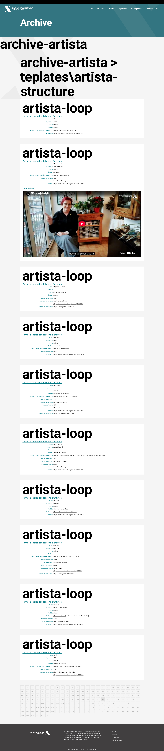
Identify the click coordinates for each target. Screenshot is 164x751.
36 (83, 691)
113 (108, 703)
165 (128, 711)
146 (32, 711)
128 (62, 707)
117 (128, 703)
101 (47, 703)
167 (138, 711)
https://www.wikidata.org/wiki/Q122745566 (68, 515)
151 (57, 711)
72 (22, 699)
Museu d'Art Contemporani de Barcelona (67, 557)
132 (82, 707)
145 (27, 711)
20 (123, 687)
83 (78, 699)
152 (62, 711)
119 (138, 703)
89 (108, 699)
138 (113, 707)
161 (108, 711)
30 (52, 691)
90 (113, 699)
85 (88, 699)
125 (47, 707)
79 (58, 699)
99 (37, 703)
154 (72, 711)
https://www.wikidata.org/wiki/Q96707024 (68, 304)
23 (138, 687)
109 (87, 703)
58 (73, 695)
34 (73, 691)
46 (133, 691)
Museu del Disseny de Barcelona (64, 130)
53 (47, 695)
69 (128, 695)
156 (82, 711)
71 (138, 695)
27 (37, 691)
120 (22, 707)
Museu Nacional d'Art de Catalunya (65, 396)
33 (68, 691)
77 (47, 699)
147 (37, 711)
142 (133, 707)
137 (108, 707)
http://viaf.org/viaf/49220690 (63, 574)
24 (22, 691)
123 (37, 707)
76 (42, 699)
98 (32, 703)
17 (108, 687)
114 (113, 703)
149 (47, 711)
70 (133, 695)
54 (52, 695)
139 (118, 707)
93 (128, 699)
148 (42, 711)
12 (82, 687)
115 (118, 703)
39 (98, 691)
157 (87, 711)
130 (72, 707)
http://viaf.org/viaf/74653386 (63, 413)
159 (98, 711)
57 (68, 695)
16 (103, 687)
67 (118, 695)
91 (118, 699)
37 (88, 691)
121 (27, 707)
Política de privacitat (74, 749)
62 (93, 695)
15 (98, 687)
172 (42, 715)
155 (77, 711)
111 (98, 703)
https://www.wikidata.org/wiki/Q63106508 (68, 470)
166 (133, 711)
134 (92, 707)
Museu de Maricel (59, 616)
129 (67, 707)
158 (92, 711)
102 (52, 703)
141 (128, 707)
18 (113, 687)
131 (78, 707)
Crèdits (84, 749)
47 (138, 691)
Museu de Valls (74, 455)
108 (82, 703)
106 (72, 703)
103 (57, 703)
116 (123, 703)
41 (108, 691)
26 (32, 691)
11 (77, 687)
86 (93, 699)
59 (78, 695)
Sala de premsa (117, 740)
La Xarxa (114, 731)
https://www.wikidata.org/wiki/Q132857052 (68, 184)
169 (27, 715)
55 (57, 695)
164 (123, 711)
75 (37, 699)
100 (42, 703)
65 (108, 695)
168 (22, 715)
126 (52, 707)
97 (27, 703)
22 (133, 687)
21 (128, 687)
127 (57, 707)
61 (87, 695)
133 (87, 707)
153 (67, 711)
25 (27, 691)
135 (98, 707)
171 (37, 715)
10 (72, 687)
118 (133, 703)
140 (123, 707)
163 (118, 711)
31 (57, 691)
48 (22, 695)
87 (98, 699)
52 (42, 695)
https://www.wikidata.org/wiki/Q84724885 (68, 675)
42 (113, 691)
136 (103, 707)
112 (103, 703)
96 (22, 703)
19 (118, 687)
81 (67, 699)
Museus (114, 734)
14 (92, 687)
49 (27, 695)
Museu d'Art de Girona (61, 175)
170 (32, 715)
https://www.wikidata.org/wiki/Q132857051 (68, 354)
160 (103, 711)
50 (32, 695)
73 (27, 699)
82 (73, 699)
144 (22, 711)
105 (67, 703)
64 (103, 695)
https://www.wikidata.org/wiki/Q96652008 (68, 133)
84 (83, 699)
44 (123, 691)
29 (47, 691)
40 (103, 691)
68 (123, 695)
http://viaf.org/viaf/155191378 (63, 307)
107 (77, 703)
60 (83, 695)
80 (63, 699)
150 (52, 711)
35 (78, 691)
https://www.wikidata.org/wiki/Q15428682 (68, 411)
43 (118, 691)
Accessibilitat (91, 749)
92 (123, 699)
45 (128, 691)
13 (87, 687)
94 (133, 699)
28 (42, 691)
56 (62, 695)
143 (138, 707)
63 (98, 695)
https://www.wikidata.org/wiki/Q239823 (67, 571)
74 (32, 699)
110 (93, 703)
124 (42, 707)
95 (138, 699)
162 (113, 711)
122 (32, 707)
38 (93, 691)
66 (113, 695)
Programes (115, 737)
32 (62, 691)
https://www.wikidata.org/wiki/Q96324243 (68, 624)
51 (37, 695)
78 (53, 699)
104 (62, 703)
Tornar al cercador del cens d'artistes (42, 116)
